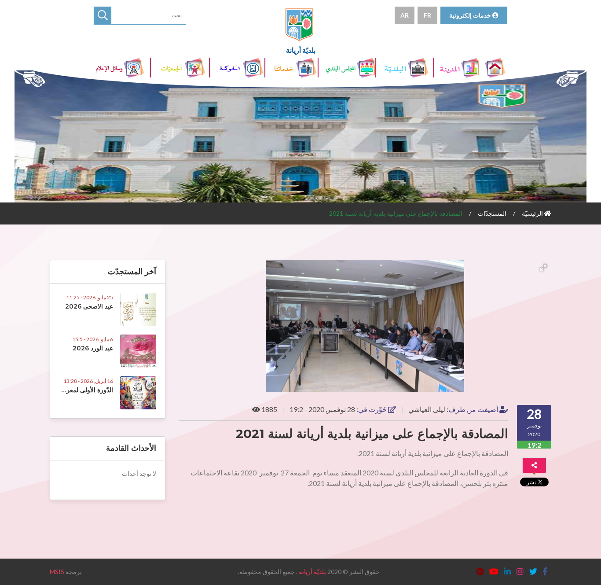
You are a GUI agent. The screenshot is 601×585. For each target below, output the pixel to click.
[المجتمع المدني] (180, 67)
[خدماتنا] (292, 67)
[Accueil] (496, 67)
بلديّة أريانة (312, 571)
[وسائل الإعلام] (122, 67)
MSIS (57, 571)
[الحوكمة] (237, 67)
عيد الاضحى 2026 (89, 306)
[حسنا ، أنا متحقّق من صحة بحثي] (102, 15)
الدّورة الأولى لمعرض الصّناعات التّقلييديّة (61, 390)
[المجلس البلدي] (347, 67)
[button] (543, 268)
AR (404, 15)
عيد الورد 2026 (93, 348)
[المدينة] (457, 67)
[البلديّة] (405, 67)
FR (427, 15)
